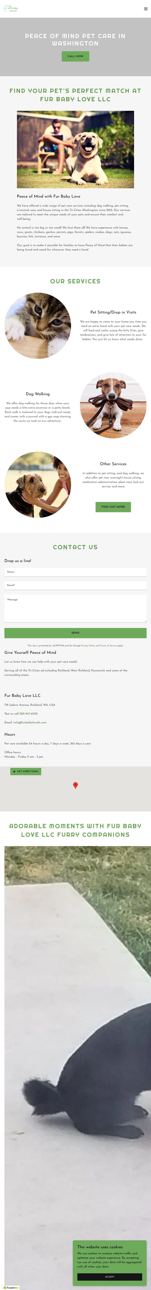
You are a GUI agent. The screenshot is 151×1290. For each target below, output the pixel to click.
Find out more (113, 507)
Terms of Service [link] (108, 646)
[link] (10, 8)
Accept (109, 1277)
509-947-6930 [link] (29, 713)
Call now (75, 56)
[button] (146, 8)
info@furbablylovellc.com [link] (29, 722)
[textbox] (75, 572)
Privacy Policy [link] (88, 646)
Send (75, 633)
